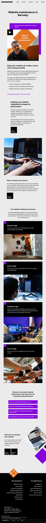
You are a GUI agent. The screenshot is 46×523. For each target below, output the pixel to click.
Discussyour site (13, 131)
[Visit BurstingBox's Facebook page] (16, 473)
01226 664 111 (8, 507)
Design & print (18, 497)
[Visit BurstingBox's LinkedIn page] (11, 473)
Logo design (19, 486)
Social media (19, 499)
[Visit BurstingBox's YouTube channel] (13, 475)
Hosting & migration (17, 488)
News (37, 2)
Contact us (39, 484)
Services (24, 2)
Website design (18, 484)
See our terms (38, 493)
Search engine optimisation (15, 493)
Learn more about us (36, 488)
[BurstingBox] (7, 2)
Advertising (19, 495)
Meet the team (14, 453)
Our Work (30, 2)
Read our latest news (36, 490)
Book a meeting (7, 453)
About (17, 2)
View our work (38, 486)
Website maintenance (16, 490)
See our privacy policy (35, 495)
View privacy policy (17, 518)
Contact (43, 2)
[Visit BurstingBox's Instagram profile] (13, 470)
